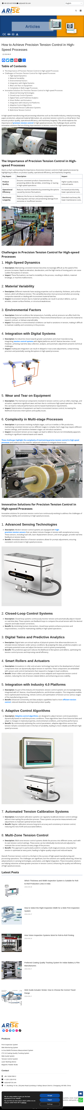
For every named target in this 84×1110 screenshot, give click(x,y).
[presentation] (12, 888)
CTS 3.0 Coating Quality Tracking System (15, 1053)
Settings (50, 1104)
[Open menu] (80, 10)
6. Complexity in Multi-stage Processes (23, 88)
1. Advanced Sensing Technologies (21, 93)
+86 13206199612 (10, 1076)
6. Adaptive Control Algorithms (20, 105)
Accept (50, 1096)
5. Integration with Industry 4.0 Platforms (24, 103)
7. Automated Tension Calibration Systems (24, 107)
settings (23, 1103)
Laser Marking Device (9, 1062)
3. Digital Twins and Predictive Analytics (23, 98)
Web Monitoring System (10, 1047)
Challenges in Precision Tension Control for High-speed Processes (30, 73)
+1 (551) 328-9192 (10, 1079)
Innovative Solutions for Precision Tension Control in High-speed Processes (34, 90)
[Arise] (11, 10)
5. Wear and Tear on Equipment (20, 85)
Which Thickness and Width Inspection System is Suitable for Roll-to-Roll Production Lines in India (51, 882)
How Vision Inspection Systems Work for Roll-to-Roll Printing (49, 935)
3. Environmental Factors (17, 81)
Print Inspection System (10, 1045)
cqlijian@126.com (10, 1082)
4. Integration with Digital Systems (21, 83)
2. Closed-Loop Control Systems (20, 95)
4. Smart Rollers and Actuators (20, 100)
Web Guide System (8, 1056)
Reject (50, 1100)
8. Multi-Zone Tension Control (19, 110)
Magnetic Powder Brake (10, 1065)
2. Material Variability (16, 78)
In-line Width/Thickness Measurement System (17, 1050)
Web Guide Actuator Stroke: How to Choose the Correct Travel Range (49, 991)
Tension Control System (10, 1059)
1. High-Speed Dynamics (17, 76)
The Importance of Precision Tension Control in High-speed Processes (32, 71)
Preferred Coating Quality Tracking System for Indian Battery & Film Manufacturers (52, 964)
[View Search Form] (76, 10)
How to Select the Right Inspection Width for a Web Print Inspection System (51, 909)
